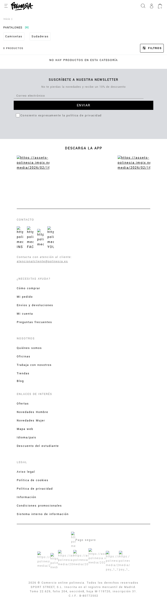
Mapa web (25, 429)
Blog (20, 381)
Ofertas (23, 404)
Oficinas (23, 356)
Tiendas (23, 373)
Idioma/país (26, 437)
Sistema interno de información (43, 514)
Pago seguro (85, 540)
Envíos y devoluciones (35, 305)
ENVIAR (83, 105)
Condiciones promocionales (39, 506)
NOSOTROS (26, 338)
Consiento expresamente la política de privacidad (61, 115)
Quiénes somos (29, 348)
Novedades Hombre (32, 412)
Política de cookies (32, 480)
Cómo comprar (28, 288)
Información (26, 497)
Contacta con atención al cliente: (44, 257)
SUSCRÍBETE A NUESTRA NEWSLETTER (84, 80)
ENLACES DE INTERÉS (34, 394)
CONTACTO (25, 220)
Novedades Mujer (31, 421)
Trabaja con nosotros (34, 365)
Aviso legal (26, 472)
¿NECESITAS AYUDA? (34, 279)
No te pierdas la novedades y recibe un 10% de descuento (83, 87)
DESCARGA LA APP (83, 148)
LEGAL (22, 462)
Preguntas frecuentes (34, 322)
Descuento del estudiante (38, 446)
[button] (146, 48)
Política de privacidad (35, 489)
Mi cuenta (25, 314)
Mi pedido (25, 297)
